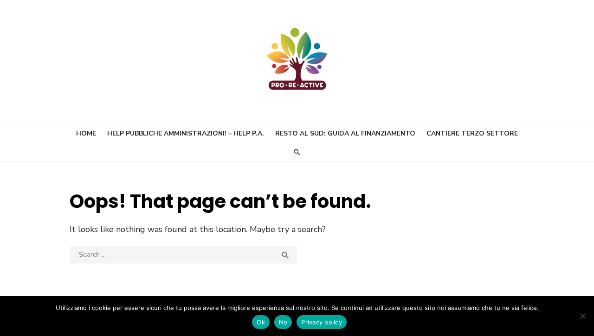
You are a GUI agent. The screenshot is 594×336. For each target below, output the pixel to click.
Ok (261, 322)
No (283, 322)
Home (86, 133)
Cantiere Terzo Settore (472, 133)
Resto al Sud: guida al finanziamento (345, 133)
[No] (582, 316)
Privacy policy (321, 322)
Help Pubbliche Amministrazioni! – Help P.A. (185, 133)
